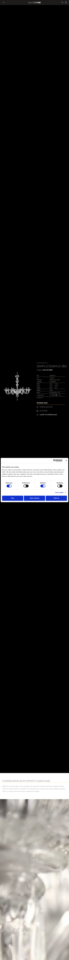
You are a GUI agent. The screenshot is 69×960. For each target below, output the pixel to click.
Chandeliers (43, 363)
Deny (12, 498)
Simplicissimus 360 (52, 366)
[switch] (26, 486)
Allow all (56, 498)
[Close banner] (66, 460)
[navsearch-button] (62, 2)
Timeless (52, 378)
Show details (59, 492)
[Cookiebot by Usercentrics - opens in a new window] (54, 460)
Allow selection (34, 498)
